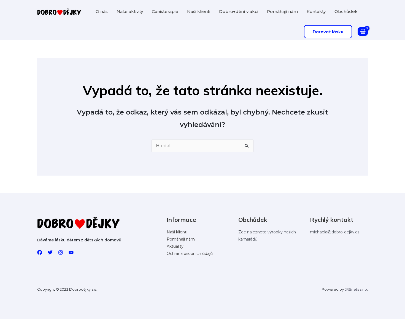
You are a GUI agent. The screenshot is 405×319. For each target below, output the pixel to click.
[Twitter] (50, 252)
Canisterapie (165, 11)
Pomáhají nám (282, 11)
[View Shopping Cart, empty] (363, 31)
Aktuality (175, 246)
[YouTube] (71, 252)
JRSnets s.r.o (356, 289)
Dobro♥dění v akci (238, 11)
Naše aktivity (130, 11)
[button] (328, 31)
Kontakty (316, 11)
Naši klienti (198, 11)
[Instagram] (60, 252)
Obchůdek (346, 11)
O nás (102, 11)
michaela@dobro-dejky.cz (335, 232)
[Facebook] (39, 252)
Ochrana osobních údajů (190, 253)
